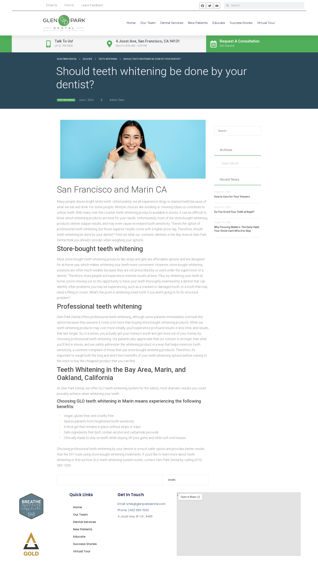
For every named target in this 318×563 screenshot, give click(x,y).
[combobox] (237, 163)
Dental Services (171, 23)
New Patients (198, 23)
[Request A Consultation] (213, 43)
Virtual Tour (266, 23)
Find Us (69, 5)
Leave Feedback (92, 5)
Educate (218, 23)
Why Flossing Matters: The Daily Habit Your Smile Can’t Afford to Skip (236, 229)
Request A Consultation (239, 41)
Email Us (51, 5)
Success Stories (241, 23)
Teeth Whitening (66, 100)
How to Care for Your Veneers (232, 196)
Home (131, 23)
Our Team (148, 23)
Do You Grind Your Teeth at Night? (234, 211)
